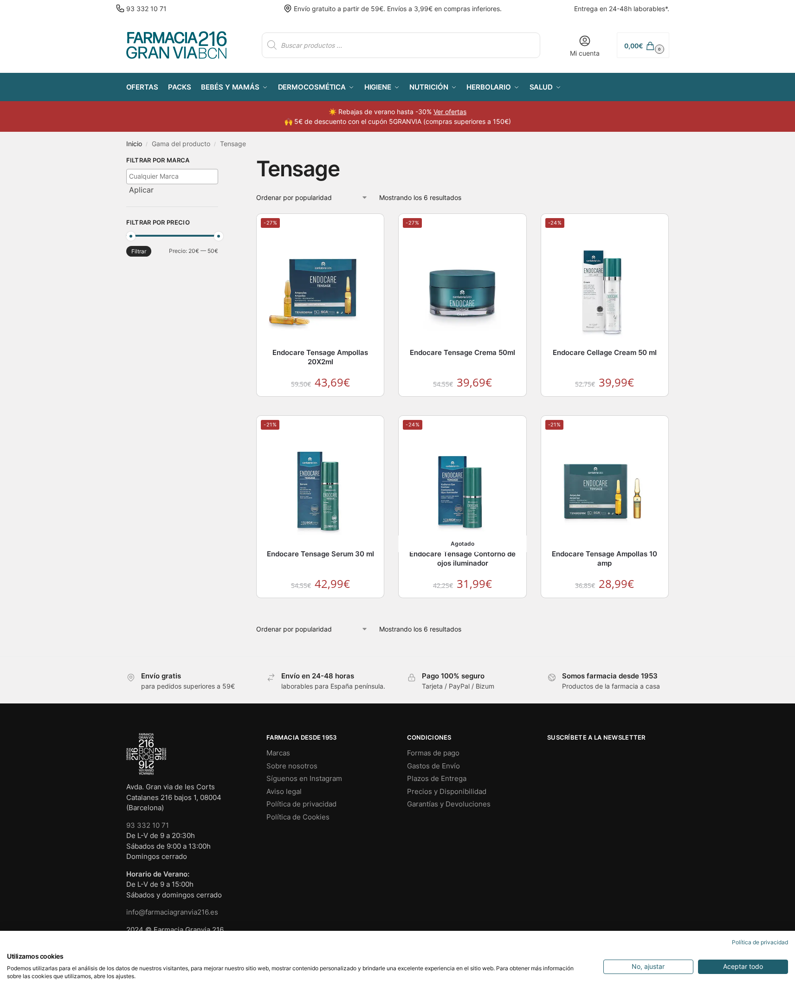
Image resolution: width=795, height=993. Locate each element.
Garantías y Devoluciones (449, 804)
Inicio (134, 144)
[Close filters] (221, 161)
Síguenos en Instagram (304, 778)
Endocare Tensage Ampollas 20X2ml (320, 357)
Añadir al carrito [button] (320, 406)
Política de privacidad (301, 804)
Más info (463, 607)
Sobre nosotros (291, 765)
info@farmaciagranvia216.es (172, 912)
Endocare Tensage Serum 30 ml (320, 553)
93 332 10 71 (146, 9)
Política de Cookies (298, 816)
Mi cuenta (585, 53)
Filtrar (138, 251)
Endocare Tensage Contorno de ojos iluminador (462, 558)
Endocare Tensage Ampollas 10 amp (604, 558)
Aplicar (141, 189)
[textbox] (174, 176)
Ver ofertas (449, 112)
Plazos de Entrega (436, 778)
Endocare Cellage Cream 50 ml (605, 352)
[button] (643, 45)
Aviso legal (284, 791)
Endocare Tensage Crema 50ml (462, 352)
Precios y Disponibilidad (446, 791)
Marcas (278, 752)
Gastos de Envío (433, 765)
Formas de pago (433, 752)
